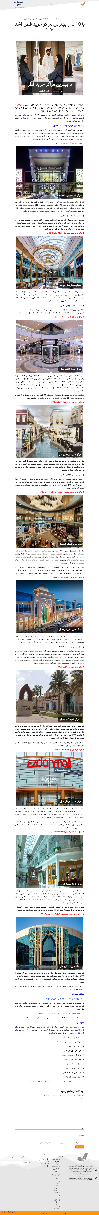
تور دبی (58, 1206)
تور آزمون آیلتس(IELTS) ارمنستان (56, 1201)
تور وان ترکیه (57, 1197)
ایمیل (82, 1128)
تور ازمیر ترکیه (56, 1169)
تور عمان (58, 1164)
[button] (51, 4)
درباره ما (21, 1157)
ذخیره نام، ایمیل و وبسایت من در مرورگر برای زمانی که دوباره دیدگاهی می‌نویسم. (60, 1143)
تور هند (58, 1183)
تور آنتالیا (57, 1185)
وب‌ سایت (81, 1135)
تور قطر (58, 1168)
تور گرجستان (57, 1190)
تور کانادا (58, 1180)
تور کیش (57, 1204)
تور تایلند (58, 1194)
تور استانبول (57, 1192)
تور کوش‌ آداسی (56, 1166)
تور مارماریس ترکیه (55, 1175)
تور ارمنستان (57, 1208)
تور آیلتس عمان (56, 1159)
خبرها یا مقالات (58, 19)
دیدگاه (82, 1099)
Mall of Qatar (59, 143)
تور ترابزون (57, 1176)
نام (83, 1121)
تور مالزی (58, 1196)
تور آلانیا (58, 1182)
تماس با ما (12, 1157)
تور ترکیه (58, 1178)
